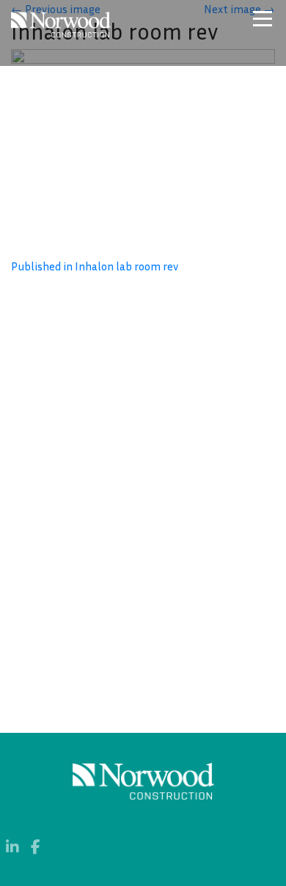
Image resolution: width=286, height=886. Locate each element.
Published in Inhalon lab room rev (94, 266)
